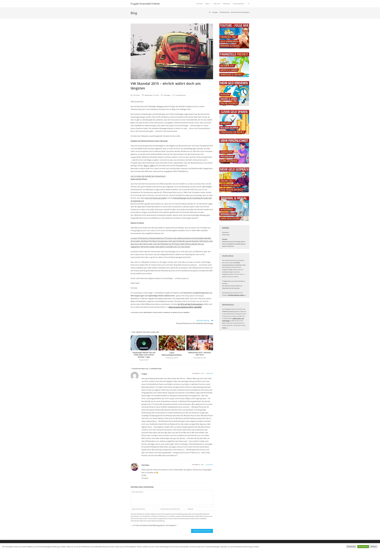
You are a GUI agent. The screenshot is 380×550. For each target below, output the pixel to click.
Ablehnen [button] (373, 546)
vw (171, 312)
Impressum (225, 232)
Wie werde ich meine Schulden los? (232, 286)
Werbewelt (186, 312)
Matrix (160, 312)
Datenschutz (226, 235)
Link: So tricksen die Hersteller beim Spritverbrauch (148, 176)
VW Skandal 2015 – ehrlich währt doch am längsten (234, 12)
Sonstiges (167, 95)
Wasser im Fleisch (178, 312)
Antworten (209, 373)
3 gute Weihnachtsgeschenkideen (172, 354)
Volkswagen (166, 312)
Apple (141, 312)
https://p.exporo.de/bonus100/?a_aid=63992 (185, 307)
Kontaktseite (230, 246)
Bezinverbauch (148, 312)
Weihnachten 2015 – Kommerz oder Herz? (199, 353)
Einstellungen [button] (351, 546)
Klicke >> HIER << (150, 166)
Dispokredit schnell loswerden (231, 288)
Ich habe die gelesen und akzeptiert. (155, 525)
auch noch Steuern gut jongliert (156, 198)
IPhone (155, 312)
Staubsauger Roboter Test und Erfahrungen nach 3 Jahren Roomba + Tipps (144, 354)
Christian (136, 95)
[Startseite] (209, 12)
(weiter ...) (225, 328)
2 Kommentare (180, 95)
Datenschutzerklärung (150, 525)
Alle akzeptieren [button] (363, 546)
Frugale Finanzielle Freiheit (145, 3)
